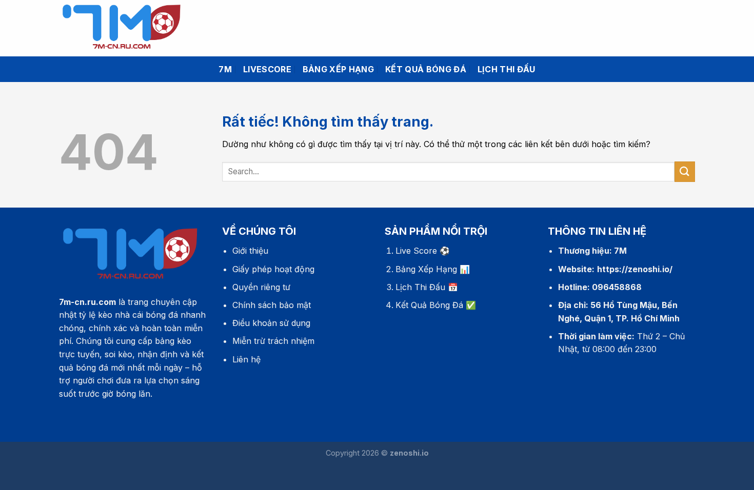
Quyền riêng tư (261, 287)
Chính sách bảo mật (271, 305)
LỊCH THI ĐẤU (506, 69)
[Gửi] (684, 171)
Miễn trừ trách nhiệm (273, 341)
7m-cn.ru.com (87, 302)
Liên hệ (246, 359)
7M (225, 69)
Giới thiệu (250, 251)
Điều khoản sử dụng (271, 323)
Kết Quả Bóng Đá (429, 305)
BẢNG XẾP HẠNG (338, 69)
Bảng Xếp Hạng (426, 269)
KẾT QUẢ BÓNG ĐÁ (425, 69)
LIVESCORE (267, 69)
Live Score (416, 251)
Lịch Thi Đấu (420, 287)
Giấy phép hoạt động (273, 269)
